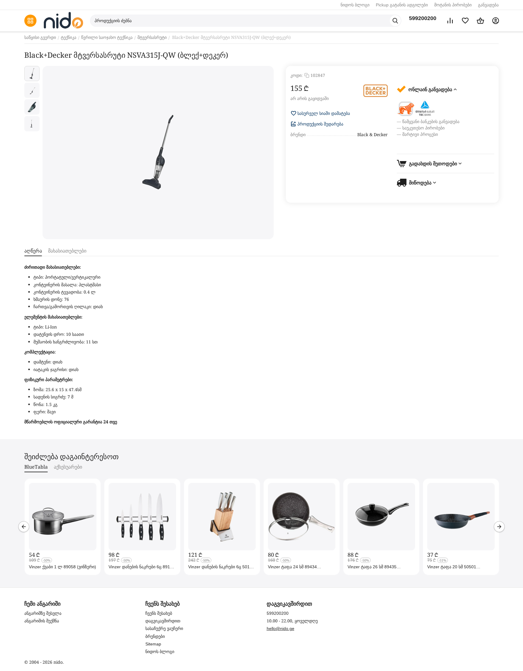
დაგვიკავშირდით (162, 620)
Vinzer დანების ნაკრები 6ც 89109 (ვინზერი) (142, 566)
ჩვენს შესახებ (158, 613)
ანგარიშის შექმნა (41, 620)
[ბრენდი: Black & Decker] (375, 90)
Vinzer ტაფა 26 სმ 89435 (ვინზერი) (372, 566)
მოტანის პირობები (453, 4)
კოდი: (296, 75)
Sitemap (153, 644)
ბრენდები (155, 636)
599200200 (422, 18)
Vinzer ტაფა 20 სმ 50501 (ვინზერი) (451, 566)
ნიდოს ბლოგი (355, 4)
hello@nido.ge (280, 628)
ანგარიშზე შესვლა (42, 613)
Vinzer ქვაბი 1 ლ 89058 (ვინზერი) (62, 566)
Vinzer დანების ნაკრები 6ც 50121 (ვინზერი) (221, 566)
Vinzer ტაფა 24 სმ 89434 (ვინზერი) (292, 566)
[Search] (395, 20)
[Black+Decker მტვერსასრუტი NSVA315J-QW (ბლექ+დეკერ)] (158, 152)
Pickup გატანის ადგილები (402, 4)
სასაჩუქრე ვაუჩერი (164, 628)
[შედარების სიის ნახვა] (450, 21)
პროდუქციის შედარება (320, 124)
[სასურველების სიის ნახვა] (465, 21)
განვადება (488, 4)
